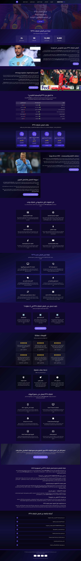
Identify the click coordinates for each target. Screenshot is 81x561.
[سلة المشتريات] (17, 2)
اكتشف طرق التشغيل (33, 87)
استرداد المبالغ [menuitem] (25, 2)
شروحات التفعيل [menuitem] (39, 2)
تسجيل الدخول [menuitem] (32, 2)
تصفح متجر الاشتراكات (74, 169)
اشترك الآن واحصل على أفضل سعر (40, 457)
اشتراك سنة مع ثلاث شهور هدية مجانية (30, 194)
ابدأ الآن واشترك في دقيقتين (40, 328)
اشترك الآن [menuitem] (46, 2)
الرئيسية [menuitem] (51, 2)
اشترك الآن (40, 21)
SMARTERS (61, 2)
